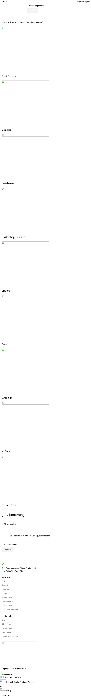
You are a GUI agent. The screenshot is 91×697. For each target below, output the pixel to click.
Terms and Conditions (10, 609)
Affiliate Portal (7, 628)
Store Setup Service (9, 632)
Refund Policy (7, 597)
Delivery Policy (7, 601)
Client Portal (6, 624)
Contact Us (6, 593)
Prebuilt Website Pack (10, 636)
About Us (5, 589)
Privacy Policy (7, 605)
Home (4, 22)
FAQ (3, 581)
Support (5, 585)
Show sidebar (10, 524)
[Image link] (13, 565)
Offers (4, 620)
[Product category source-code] (45, 267)
